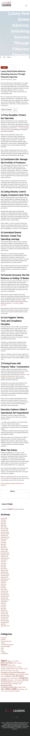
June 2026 (3, 521)
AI (12, 661)
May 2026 (3, 523)
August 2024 (4, 560)
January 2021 (4, 619)
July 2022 (3, 603)
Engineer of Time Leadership (6, 670)
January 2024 (4, 572)
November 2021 (5, 617)
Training (3, 651)
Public (2, 648)
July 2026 (3, 520)
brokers (4, 665)
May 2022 (3, 606)
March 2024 (4, 568)
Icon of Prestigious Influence (22, 674)
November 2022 (5, 596)
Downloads (3, 637)
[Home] (6, 6)
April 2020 (3, 624)
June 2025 (3, 542)
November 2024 (5, 554)
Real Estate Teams (6, 685)
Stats (2, 689)
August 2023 (4, 580)
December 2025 (5, 532)
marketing (4, 680)
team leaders (21, 689)
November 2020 (5, 622)
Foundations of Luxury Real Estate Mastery (13, 672)
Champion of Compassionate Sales (8, 667)
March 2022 (4, 610)
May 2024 (3, 565)
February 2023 (4, 591)
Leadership (7, 676)
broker (15, 663)
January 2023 (4, 593)
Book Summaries (7, 663)
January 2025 (4, 551)
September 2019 (5, 625)
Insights (8, 57)
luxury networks (14, 678)
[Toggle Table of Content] (14, 110)
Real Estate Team (17, 683)
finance (17, 670)
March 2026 (4, 527)
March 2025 (4, 547)
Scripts (24, 687)
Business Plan (11, 665)
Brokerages (19, 663)
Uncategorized (4, 653)
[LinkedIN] (17, 717)
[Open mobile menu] (26, 5)
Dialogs (21, 668)
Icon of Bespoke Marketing (8, 674)
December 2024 (5, 553)
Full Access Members (6, 641)
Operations (25, 680)
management (23, 678)
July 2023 (3, 582)
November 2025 (5, 534)
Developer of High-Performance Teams (10, 668)
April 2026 (3, 525)
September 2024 (5, 558)
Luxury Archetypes (5, 646)
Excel (14, 670)
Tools (2, 650)
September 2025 (5, 537)
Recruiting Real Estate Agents (9, 687)
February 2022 (4, 612)
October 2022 (4, 598)
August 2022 (4, 601)
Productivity (20, 681)
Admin (9, 79)
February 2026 (4, 528)
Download (25, 668)
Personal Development (7, 681)
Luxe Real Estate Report (7, 644)
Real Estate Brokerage (6, 683)
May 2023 (3, 586)
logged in (11, 509)
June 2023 (3, 584)
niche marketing (17, 680)
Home (4, 57)
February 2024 (4, 570)
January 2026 (4, 530)
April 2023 (3, 587)
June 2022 (3, 605)
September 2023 (5, 579)
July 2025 (3, 540)
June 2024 (3, 563)
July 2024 (3, 561)
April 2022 (3, 608)
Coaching (19, 667)
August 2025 (4, 539)
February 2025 (4, 549)
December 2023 (5, 573)
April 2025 (3, 546)
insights (2, 676)
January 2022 (4, 613)
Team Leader (11, 689)
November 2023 (5, 575)
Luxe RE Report (18, 676)
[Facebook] (13, 717)
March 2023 (4, 589)
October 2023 (4, 577)
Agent (4, 660)
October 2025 (4, 535)
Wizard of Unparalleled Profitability (11, 691)
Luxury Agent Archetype (5, 678)
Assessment (16, 661)
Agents (9, 661)
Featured (3, 639)
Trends (2, 691)
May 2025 (3, 544)
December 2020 (5, 620)
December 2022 (5, 594)
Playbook (15, 681)
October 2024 (4, 556)
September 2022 (5, 599)
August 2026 (4, 518)
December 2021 (5, 615)
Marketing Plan (11, 680)
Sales (20, 687)
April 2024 (3, 566)
